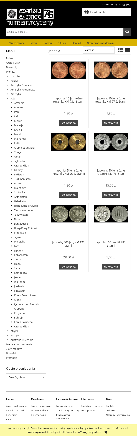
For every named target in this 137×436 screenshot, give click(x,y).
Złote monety (14, 349)
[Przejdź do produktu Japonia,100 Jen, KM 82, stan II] (111, 222)
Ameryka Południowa (23, 89)
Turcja (18, 152)
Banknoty (11, 67)
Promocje (11, 357)
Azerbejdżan (21, 165)
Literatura (16, 76)
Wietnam (19, 281)
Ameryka (16, 94)
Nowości (11, 353)
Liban (17, 264)
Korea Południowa (25, 295)
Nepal (17, 219)
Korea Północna (23, 322)
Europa (15, 335)
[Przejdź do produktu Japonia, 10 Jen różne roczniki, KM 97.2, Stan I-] (111, 78)
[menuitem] (16, 43)
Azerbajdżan (21, 326)
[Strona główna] (30, 16)
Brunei (18, 183)
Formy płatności (64, 406)
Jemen (18, 277)
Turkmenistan (22, 179)
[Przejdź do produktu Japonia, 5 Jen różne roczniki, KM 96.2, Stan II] (68, 150)
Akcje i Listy (13, 62)
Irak (16, 116)
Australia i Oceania (22, 340)
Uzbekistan (20, 201)
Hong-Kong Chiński (25, 228)
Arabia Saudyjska (24, 147)
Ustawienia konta (40, 410)
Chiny (17, 299)
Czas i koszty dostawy (67, 410)
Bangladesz (21, 223)
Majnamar (20, 138)
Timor (17, 259)
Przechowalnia (38, 415)
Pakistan (19, 174)
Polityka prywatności (92, 406)
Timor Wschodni (24, 210)
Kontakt (110, 406)
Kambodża (20, 273)
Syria (17, 268)
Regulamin (11, 415)
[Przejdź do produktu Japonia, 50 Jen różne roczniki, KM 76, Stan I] (111, 150)
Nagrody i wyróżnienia (118, 415)
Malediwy (20, 188)
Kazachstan (21, 255)
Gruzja (18, 129)
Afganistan (20, 197)
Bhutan (18, 107)
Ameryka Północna (21, 85)
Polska (10, 58)
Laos (16, 246)
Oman (17, 156)
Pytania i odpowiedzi (17, 410)
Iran (16, 112)
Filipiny (18, 170)
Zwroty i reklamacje (16, 406)
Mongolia (19, 241)
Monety (10, 71)
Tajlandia (19, 161)
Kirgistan (19, 313)
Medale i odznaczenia (19, 344)
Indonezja (20, 232)
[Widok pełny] (127, 49)
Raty (8, 419)
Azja (13, 98)
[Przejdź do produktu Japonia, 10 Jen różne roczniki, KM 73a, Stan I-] (68, 78)
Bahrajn (19, 317)
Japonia (18, 250)
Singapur (19, 290)
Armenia (19, 103)
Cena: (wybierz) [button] (17, 377)
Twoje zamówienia (40, 406)
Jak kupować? (88, 410)
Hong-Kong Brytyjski (26, 205)
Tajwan (18, 237)
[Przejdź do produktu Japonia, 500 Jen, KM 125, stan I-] (68, 222)
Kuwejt (18, 121)
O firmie (110, 410)
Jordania (19, 286)
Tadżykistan (21, 214)
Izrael (17, 134)
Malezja (18, 125)
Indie (17, 143)
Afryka (14, 331)
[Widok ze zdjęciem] (120, 49)
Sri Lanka (19, 192)
